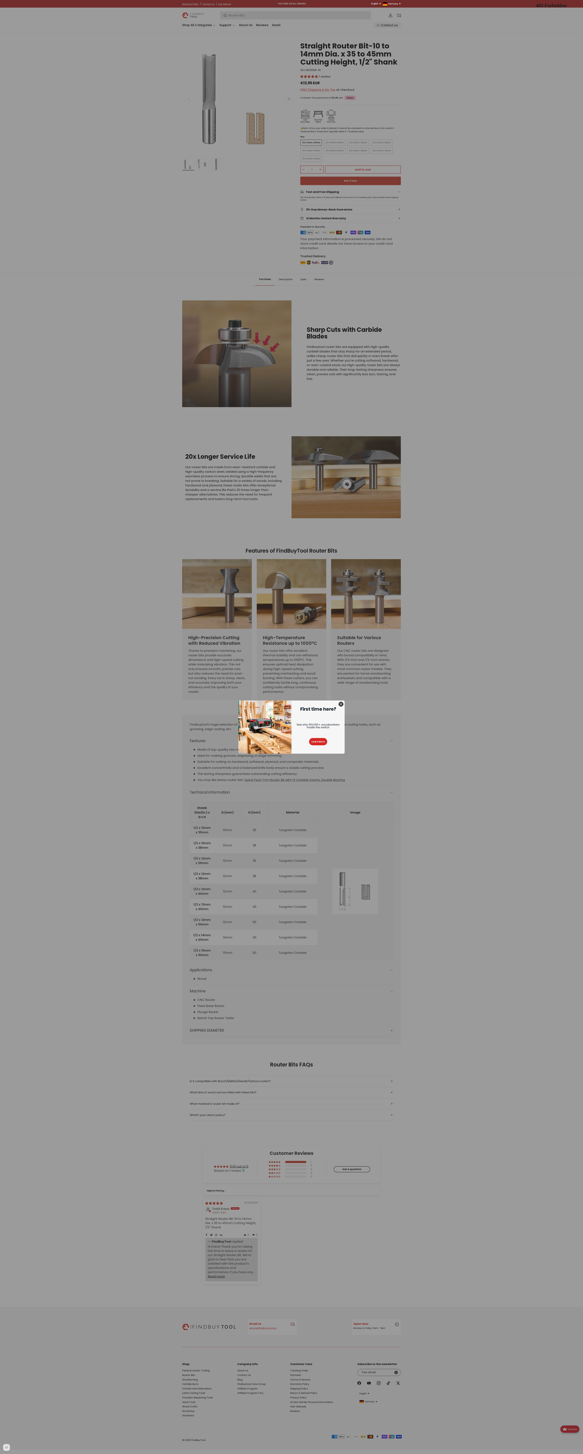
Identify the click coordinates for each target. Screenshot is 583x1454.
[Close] (341, 704)
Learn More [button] (318, 741)
